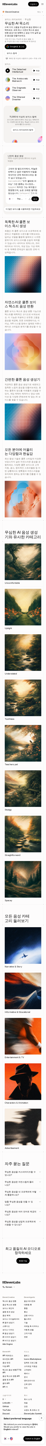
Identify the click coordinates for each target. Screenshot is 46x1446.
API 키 (5, 1387)
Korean (9, 1287)
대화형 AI (28, 1305)
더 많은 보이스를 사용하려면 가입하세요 (23, 209)
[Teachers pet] (23, 745)
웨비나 (26, 1373)
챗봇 (26, 1337)
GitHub (6, 1406)
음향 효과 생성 (8, 1312)
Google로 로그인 (17, 46)
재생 (37, 70)
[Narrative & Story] (23, 947)
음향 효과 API (8, 1380)
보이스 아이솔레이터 (11, 1319)
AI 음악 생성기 (8, 1322)
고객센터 (27, 1370)
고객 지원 (28, 1333)
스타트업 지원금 (30, 1366)
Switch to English (32, 1438)
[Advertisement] (23, 1129)
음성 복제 (6, 1315)
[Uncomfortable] (23, 564)
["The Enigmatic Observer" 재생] (23, 89)
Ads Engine (8, 1344)
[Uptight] (23, 609)
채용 (26, 1403)
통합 (26, 1308)
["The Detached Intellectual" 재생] (23, 70)
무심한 (28, 19)
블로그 (26, 1355)
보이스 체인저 (8, 1308)
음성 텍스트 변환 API (11, 1376)
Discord (6, 1413)
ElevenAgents (29, 1297)
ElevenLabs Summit (33, 1413)
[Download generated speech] (29, 198)
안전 (26, 1406)
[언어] (11, 199)
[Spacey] (23, 881)
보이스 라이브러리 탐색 (23, 130)
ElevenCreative (9, 1297)
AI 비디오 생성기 (9, 1340)
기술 (26, 1322)
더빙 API (6, 1366)
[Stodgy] (23, 791)
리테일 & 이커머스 (31, 1326)
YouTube (7, 1410)
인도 (26, 1388)
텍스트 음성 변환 (9, 1301)
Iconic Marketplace (33, 1359)
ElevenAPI (6, 1352)
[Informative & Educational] (23, 993)
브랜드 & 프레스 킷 (32, 1410)
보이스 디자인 (8, 1330)
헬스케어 (27, 1319)
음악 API (6, 1383)
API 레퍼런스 (8, 1355)
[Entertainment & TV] (23, 1038)
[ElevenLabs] (10, 4)
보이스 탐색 (12, 53)
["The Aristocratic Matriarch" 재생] (23, 79)
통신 (26, 1312)
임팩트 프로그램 (30, 1363)
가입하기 (33, 4)
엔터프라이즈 (29, 1380)
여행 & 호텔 (29, 1330)
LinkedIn (6, 1403)
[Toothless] (23, 700)
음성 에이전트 (29, 1301)
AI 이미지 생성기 (9, 1337)
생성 (35, 199)
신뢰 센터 (28, 1384)
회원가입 (23, 1261)
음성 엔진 (6, 1363)
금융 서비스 (29, 1315)
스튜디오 (6, 1326)
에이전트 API (8, 1359)
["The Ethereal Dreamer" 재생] (23, 98)
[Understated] (23, 655)
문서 (26, 1377)
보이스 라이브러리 (13, 19)
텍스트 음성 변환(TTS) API (12, 1371)
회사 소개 (28, 1399)
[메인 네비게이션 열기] (42, 4)
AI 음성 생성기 (8, 1333)
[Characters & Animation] (23, 1084)
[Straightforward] (23, 836)
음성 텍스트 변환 (9, 1305)
